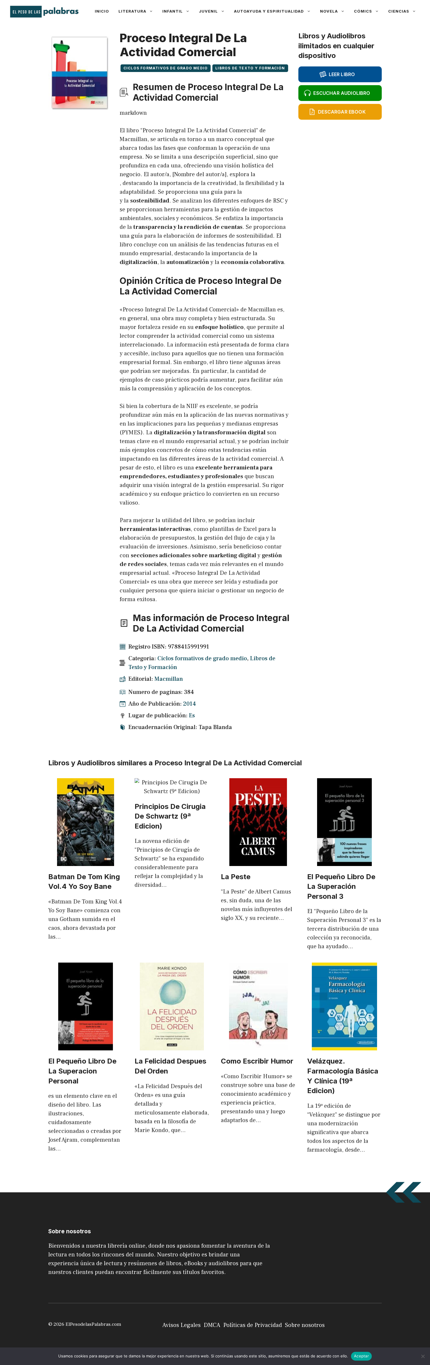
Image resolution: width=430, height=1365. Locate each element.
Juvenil (208, 11)
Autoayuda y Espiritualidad (269, 11)
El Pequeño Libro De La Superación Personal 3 (341, 886)
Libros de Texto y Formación (250, 68)
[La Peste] (258, 861)
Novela (329, 11)
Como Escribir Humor (257, 1061)
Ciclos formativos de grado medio (165, 68)
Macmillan (168, 679)
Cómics (363, 11)
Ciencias (398, 11)
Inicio (102, 11)
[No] (423, 1356)
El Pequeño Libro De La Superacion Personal (82, 1071)
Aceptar (361, 1356)
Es (192, 715)
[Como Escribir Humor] (258, 1046)
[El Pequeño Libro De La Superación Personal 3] (344, 861)
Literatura (132, 11)
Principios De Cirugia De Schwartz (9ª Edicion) (170, 816)
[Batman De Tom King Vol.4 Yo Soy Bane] (85, 861)
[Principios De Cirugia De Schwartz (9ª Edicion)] (172, 791)
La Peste (235, 876)
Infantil (172, 11)
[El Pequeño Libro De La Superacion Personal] (85, 1046)
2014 (189, 704)
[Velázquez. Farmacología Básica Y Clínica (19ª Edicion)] (344, 1046)
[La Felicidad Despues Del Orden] (172, 1046)
